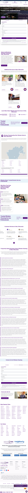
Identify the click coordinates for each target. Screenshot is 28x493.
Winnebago (20, 165)
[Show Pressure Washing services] (26, 114)
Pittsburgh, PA (19, 411)
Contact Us (16, 467)
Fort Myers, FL (8, 411)
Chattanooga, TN (3, 414)
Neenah (19, 163)
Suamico (3, 172)
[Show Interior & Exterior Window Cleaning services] (8, 114)
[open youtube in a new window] (8, 470)
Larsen (19, 162)
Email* (1, 373)
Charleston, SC (3, 411)
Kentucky (7, 432)
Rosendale (3, 165)
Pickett (10, 164)
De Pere (3, 169)
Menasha (11, 163)
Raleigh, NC (18, 415)
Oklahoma (18, 428)
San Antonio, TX (25, 406)
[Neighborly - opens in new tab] (3, 472)
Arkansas (2, 427)
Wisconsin (24, 431)
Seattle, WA (24, 410)
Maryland (7, 435)
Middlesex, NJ (13, 414)
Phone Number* (3, 376)
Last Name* (2, 370)
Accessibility (12, 483)
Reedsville (3, 171)
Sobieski (19, 171)
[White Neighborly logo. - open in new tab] (2, 0)
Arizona (2, 425)
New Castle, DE (14, 418)
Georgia (2, 435)
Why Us (16, 463)
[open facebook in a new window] (1, 470)
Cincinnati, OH (3, 415)
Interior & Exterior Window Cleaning (4, 114)
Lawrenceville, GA (14, 406)
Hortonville (3, 162)
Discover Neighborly (6, 455)
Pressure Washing (4, 81)
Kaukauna (3, 170)
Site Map (23, 466)
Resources (23, 461)
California (2, 428)
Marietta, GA (13, 410)
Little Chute (3, 163)
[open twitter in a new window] (2, 470)
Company (16, 461)
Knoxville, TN (8, 418)
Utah (23, 427)
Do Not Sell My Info (17, 483)
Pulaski (19, 170)
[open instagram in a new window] (4, 470)
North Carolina (19, 425)
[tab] (7, 20)
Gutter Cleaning (11, 100)
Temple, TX (24, 411)
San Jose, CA (24, 407)
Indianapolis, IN (8, 414)
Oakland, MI (18, 406)
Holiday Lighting (17, 81)
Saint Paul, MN (19, 418)
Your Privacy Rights (24, 483)
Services (11, 461)
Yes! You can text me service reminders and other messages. (9, 39)
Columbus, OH (3, 418)
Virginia (24, 428)
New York (13, 435)
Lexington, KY (13, 407)
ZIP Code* (2, 379)
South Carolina (19, 432)
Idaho (7, 425)
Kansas (7, 431)
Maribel (11, 170)
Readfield (20, 164)
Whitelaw (11, 172)
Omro (2, 164)
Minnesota (13, 428)
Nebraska (13, 432)
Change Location (25, 4)
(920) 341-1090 (4, 465)
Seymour (11, 171)
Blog (22, 463)
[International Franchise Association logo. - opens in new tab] (2, 472)
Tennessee (18, 435)
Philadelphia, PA (19, 410)
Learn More (3, 89)
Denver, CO (7, 407)
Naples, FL (13, 415)
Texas (23, 425)
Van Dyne (11, 165)
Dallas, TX (7, 406)
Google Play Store (24, 455)
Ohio (17, 427)
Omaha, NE (18, 407)
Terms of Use (4, 483)
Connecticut (2, 431)
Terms (4, 41)
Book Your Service (4, 65)
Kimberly (11, 162)
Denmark (11, 169)
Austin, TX (2, 407)
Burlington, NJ (2, 410)
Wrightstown (19, 172)
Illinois (7, 427)
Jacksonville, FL (8, 415)
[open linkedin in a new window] (6, 470)
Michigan (13, 427)
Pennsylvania (19, 431)
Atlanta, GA (2, 406)
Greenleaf (19, 169)
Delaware (2, 432)
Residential (11, 463)
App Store (17, 455)
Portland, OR (19, 414)
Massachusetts (14, 425)
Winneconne (3, 166)
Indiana (7, 428)
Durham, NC (7, 410)
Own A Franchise (17, 466)
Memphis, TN (13, 411)
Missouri (13, 431)
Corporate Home (24, 467)
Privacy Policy (7, 41)
